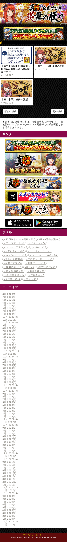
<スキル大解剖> (13, 259)
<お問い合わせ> (14, 251)
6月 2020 (8, 504)
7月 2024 (8, 365)
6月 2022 (8, 436)
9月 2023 (8, 393)
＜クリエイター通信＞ (43, 255)
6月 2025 (8, 334)
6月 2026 (8, 299)
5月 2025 (8, 337)
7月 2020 (8, 501)
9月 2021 (8, 462)
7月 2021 (8, 467)
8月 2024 (8, 362)
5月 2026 (8, 302)
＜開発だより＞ (35, 263)
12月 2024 (10, 351)
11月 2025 (9, 319)
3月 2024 (8, 376)
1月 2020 (8, 518)
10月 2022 (9, 425)
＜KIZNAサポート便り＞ (19, 239)
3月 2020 (8, 513)
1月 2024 (8, 382)
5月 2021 (8, 473)
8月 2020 (8, 498)
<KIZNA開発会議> (48, 239)
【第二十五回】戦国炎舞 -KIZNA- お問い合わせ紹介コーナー (15, 69)
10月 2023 (9, 390)
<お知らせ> (38, 247)
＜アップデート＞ (14, 243)
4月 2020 (8, 510)
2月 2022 (8, 447)
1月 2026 (8, 314)
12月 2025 (9, 317)
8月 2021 (8, 464)
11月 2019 (9, 524)
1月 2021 (8, 484)
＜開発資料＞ (12, 267)
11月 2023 (9, 388)
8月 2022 (8, 430)
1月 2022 (8, 450)
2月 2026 (8, 311)
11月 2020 (10, 490)
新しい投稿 (10, 111)
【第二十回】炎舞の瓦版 (14, 99)
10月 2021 (9, 459)
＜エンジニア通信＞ (15, 247)
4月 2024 (8, 373)
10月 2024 (9, 356)
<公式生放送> (46, 267)
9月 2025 (8, 325)
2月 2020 (8, 516)
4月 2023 (8, 407)
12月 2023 (9, 385)
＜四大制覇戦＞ (14, 271)
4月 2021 (8, 476)
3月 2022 (8, 445)
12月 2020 (9, 487)
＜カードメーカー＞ (39, 251)
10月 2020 (9, 493)
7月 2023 (8, 399)
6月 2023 (8, 402)
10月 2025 (9, 322)
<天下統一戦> (12, 279)
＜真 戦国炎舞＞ (14, 275)
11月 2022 (9, 422)
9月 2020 (8, 496)
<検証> (29, 267)
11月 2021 (9, 456)
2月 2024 (8, 379)
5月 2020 (8, 507)
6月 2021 (8, 470)
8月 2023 (8, 396)
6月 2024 (8, 368)
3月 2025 (8, 342)
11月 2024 (9, 354)
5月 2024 (8, 371)
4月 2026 (8, 305)
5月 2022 (8, 439)
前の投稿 (58, 111)
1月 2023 (8, 416)
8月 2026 (8, 294)
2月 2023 (8, 413)
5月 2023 (8, 405)
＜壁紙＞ (30, 279)
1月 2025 (8, 348)
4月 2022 (8, 442)
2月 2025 (8, 345)
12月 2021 (9, 453)
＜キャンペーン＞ (15, 255)
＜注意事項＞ (36, 275)
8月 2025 (8, 328)
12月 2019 (9, 521)
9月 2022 (8, 427)
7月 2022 (8, 433)
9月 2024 (8, 359)
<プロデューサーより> (39, 259)
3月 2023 (8, 410)
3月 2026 (8, 308)
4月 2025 (8, 339)
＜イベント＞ (37, 243)
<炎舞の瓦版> (13, 263)
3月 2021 (8, 479)
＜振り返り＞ (36, 271)
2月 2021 (9, 481)
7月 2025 (8, 331)
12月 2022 (9, 419)
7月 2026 (8, 297)
